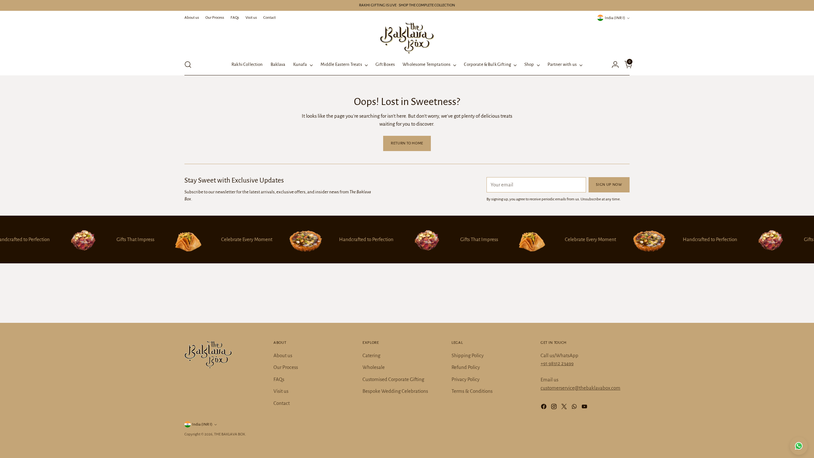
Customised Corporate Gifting (393, 379)
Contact (281, 403)
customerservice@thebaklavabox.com (580, 388)
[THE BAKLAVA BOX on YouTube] (585, 407)
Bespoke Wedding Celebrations (395, 391)
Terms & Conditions (472, 391)
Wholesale (373, 367)
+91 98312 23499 (557, 363)
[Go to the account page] (612, 64)
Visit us (280, 391)
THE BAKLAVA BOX (229, 434)
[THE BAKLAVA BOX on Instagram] (554, 407)
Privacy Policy (465, 379)
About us (282, 355)
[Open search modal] (188, 64)
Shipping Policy (468, 355)
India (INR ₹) (615, 18)
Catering (371, 355)
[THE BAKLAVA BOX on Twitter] (565, 407)
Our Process (285, 367)
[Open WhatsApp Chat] (799, 446)
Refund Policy (466, 367)
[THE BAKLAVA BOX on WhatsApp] (575, 407)
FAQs (278, 379)
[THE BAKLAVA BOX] (407, 38)
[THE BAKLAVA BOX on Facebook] (544, 407)
